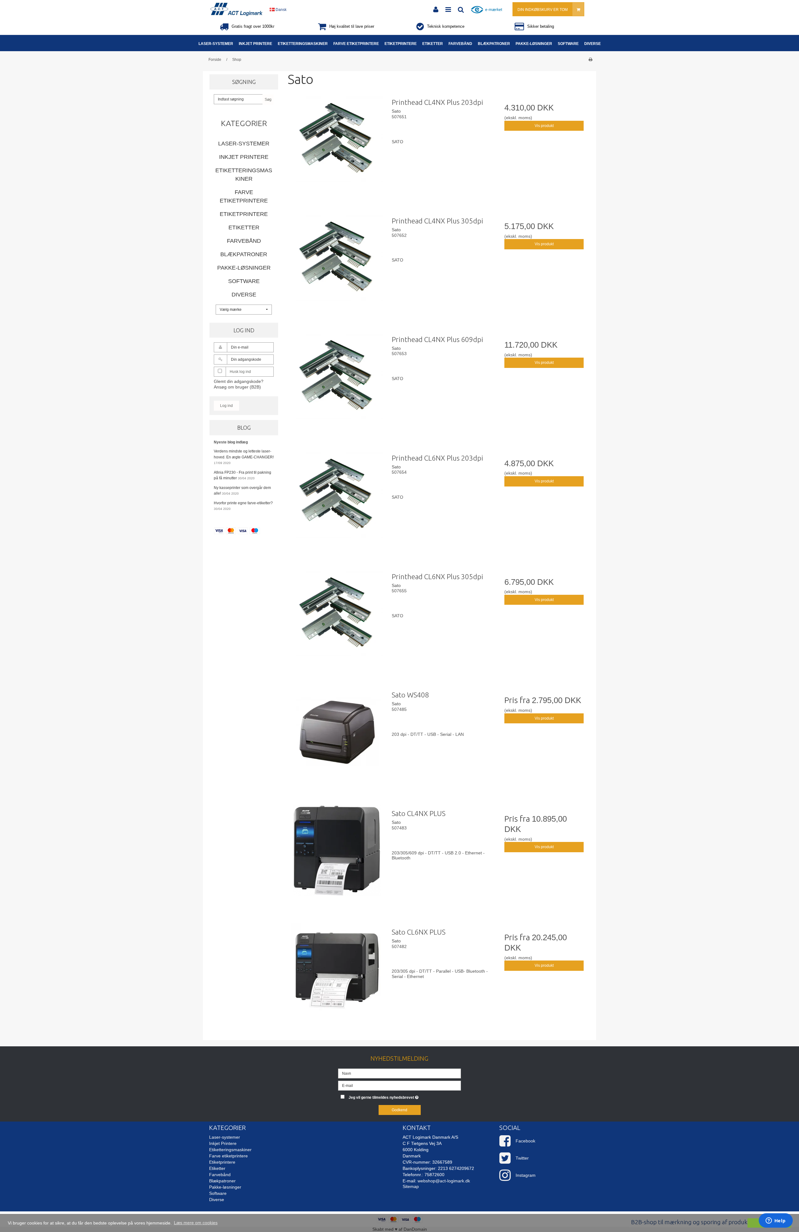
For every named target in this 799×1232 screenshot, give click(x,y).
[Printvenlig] (590, 59)
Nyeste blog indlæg (231, 442)
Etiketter (243, 227)
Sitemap (411, 1186)
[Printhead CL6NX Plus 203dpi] (336, 498)
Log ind (226, 405)
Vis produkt (544, 126)
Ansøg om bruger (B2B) (237, 386)
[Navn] (399, 1072)
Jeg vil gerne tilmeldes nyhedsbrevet (405, 1096)
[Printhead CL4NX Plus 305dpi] (336, 261)
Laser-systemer (243, 143)
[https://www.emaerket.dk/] (488, 13)
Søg (268, 99)
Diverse (244, 294)
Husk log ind (240, 371)
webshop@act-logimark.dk (444, 1180)
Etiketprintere (244, 214)
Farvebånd (244, 241)
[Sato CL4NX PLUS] (336, 853)
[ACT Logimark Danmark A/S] (236, 9)
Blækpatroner (243, 254)
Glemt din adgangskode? (238, 381)
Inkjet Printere (243, 157)
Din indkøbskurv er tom (542, 9)
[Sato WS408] (336, 735)
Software (244, 281)
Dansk (281, 9)
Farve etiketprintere (244, 196)
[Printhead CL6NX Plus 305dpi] (336, 616)
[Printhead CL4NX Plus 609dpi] (336, 379)
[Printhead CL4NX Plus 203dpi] (336, 142)
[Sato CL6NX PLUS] (336, 972)
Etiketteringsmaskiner (243, 174)
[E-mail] (399, 1085)
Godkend (399, 1110)
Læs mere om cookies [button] (196, 1222)
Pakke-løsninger (244, 268)
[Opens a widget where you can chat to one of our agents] (775, 1221)
